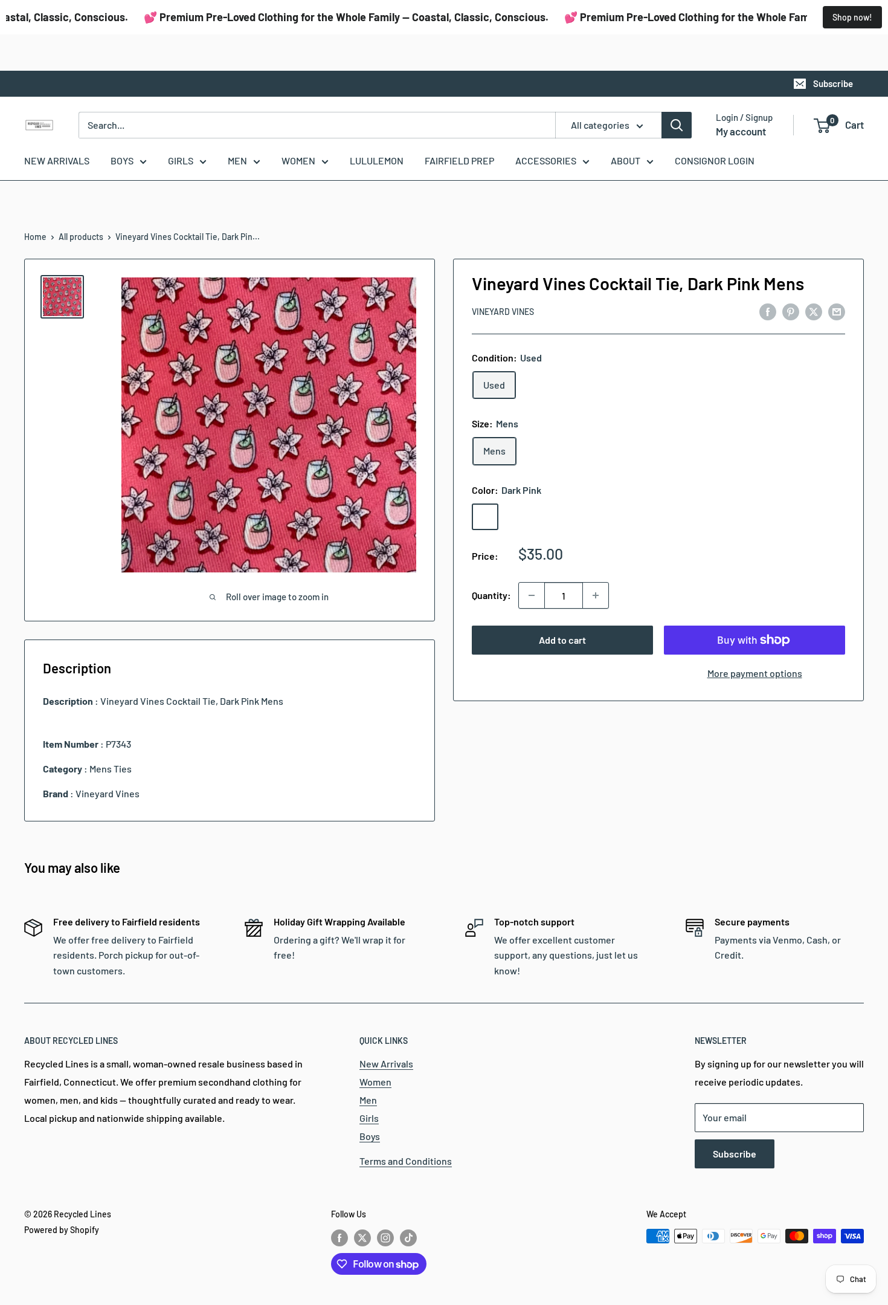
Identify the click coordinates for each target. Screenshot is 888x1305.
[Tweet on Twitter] (813, 311)
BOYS (122, 160)
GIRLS (180, 160)
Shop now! (852, 17)
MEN (237, 160)
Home (35, 237)
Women (375, 1081)
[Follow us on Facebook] (339, 1237)
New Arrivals (386, 1063)
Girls (369, 1118)
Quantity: (491, 595)
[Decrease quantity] (531, 595)
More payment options (754, 673)
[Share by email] (836, 311)
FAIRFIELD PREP (459, 160)
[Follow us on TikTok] (408, 1237)
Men (368, 1100)
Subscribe (833, 83)
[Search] (676, 125)
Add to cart (562, 640)
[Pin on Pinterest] (790, 311)
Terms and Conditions (405, 1161)
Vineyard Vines (503, 311)
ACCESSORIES (545, 160)
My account (741, 131)
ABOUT (625, 160)
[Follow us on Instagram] (385, 1237)
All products (81, 237)
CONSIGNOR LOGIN (714, 160)
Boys (369, 1136)
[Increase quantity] (595, 595)
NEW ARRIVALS (56, 160)
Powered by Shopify (61, 1230)
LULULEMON (377, 160)
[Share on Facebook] (767, 311)
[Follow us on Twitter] (362, 1237)
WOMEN (298, 160)
